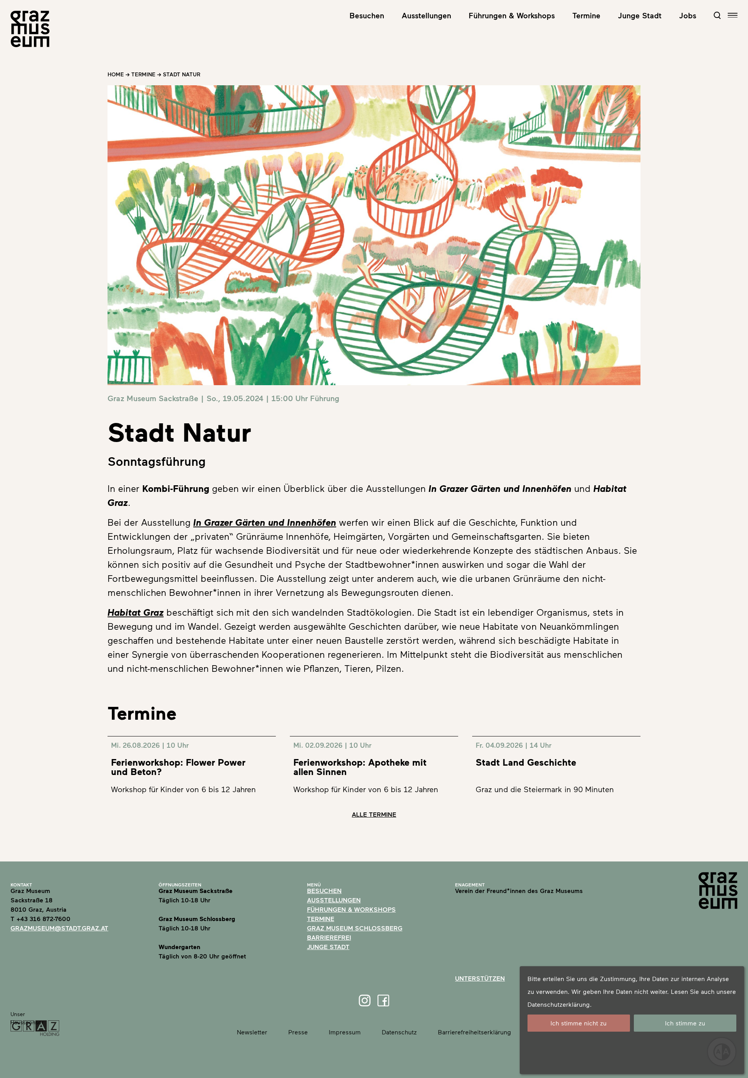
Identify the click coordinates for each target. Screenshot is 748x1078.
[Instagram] (364, 1000)
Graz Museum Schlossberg (354, 928)
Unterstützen (480, 978)
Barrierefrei (329, 937)
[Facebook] (383, 1000)
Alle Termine (374, 814)
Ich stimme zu (685, 1023)
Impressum (345, 1032)
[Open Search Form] (717, 15)
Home (116, 74)
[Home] (30, 29)
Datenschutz (399, 1032)
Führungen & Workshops (512, 15)
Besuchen (366, 15)
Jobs (687, 15)
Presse (298, 1032)
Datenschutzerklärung (558, 1004)
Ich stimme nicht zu (578, 1023)
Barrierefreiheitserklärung (474, 1032)
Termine (586, 15)
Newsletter (252, 1032)
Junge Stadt (640, 15)
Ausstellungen (426, 15)
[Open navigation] (732, 15)
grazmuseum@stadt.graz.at (59, 928)
